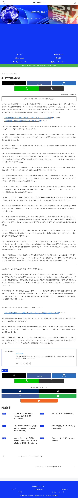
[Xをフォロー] (20, 363)
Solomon (19, 354)
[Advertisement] (39, 38)
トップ (14, 489)
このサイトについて (58, 492)
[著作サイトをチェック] (17, 363)
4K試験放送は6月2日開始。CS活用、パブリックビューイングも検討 (27, 118)
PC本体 (20, 492)
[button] (51, 88)
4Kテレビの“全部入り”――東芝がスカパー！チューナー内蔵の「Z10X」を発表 (31, 313)
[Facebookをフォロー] (23, 363)
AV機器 (5, 370)
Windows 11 (39, 489)
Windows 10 (64, 489)
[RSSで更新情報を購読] (29, 363)
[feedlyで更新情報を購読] (26, 363)
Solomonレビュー (39, 2)
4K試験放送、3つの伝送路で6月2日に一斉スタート (21, 121)
